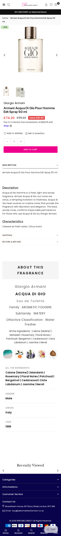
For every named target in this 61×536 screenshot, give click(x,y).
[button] (56, 55)
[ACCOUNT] (46, 4)
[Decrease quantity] (7, 141)
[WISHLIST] (51, 4)
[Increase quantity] (21, 141)
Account (18, 533)
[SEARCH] (8, 4)
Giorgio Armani (14, 103)
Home (5, 18)
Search (31, 533)
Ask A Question (36, 133)
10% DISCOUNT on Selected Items (31, 12)
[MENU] (4, 4)
